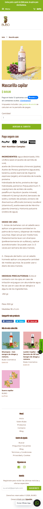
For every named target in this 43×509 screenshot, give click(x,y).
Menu (7, 9)
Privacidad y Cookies (21, 455)
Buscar (21, 443)
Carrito (38, 9)
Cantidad (6, 113)
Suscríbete (34, 488)
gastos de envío (29, 104)
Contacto (21, 428)
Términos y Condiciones (22, 452)
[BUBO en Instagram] (24, 468)
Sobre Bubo (22, 422)
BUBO (33, 495)
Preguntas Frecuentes (21, 446)
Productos (21, 425)
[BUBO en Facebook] (18, 468)
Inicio (3, 37)
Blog (21, 431)
